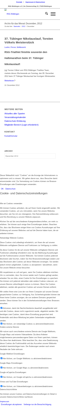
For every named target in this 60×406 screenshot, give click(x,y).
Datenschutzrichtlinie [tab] (8, 389)
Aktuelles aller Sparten (14, 113)
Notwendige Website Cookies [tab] (12, 238)
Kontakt (19, 2)
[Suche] (45, 14)
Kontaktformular (10, 136)
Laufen (7, 47)
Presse (13, 47)
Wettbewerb (21, 47)
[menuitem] (19, 2)
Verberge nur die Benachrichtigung (37, 404)
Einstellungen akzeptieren (11, 404)
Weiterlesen (9, 81)
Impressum (4, 401)
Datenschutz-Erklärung (15, 121)
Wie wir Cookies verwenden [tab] (11, 203)
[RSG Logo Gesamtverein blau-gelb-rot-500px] (24, 14)
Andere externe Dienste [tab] (9, 327)
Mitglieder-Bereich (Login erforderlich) (21, 125)
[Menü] (52, 14)
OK (2, 189)
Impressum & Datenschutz (35, 2)
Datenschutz (10, 189)
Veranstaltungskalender (15, 117)
